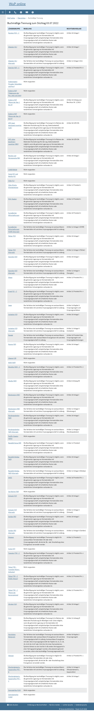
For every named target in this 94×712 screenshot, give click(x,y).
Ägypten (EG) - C (13, 33)
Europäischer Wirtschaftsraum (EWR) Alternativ (13, 229)
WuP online (17, 4)
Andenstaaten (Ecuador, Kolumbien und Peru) (15, 83)
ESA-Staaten (12, 199)
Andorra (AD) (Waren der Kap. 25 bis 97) (14, 116)
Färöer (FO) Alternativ (12, 251)
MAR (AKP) (12, 362)
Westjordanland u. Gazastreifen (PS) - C (14, 678)
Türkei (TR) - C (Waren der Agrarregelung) (13, 592)
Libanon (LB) (12, 358)
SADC (10, 477)
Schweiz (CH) (12, 496)
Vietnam (11, 655)
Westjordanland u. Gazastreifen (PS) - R (14, 669)
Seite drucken (13, 705)
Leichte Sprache (68, 705)
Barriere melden (54, 705)
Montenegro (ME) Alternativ (14, 410)
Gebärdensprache (81, 705)
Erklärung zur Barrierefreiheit (37, 705)
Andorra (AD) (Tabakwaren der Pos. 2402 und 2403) (14, 93)
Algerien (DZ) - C (13, 67)
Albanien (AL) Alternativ (12, 62)
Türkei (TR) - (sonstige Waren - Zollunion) (14, 569)
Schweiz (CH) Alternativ (12, 511)
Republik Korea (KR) (14, 443)
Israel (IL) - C (12, 291)
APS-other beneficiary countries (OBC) (13, 141)
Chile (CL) (11, 180)
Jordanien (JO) (12, 314)
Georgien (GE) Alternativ (12, 271)
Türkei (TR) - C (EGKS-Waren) (13, 577)
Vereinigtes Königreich (12, 635)
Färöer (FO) (12, 236)
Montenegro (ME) (14, 395)
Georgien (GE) (12, 257)
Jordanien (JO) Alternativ (12, 329)
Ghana (10, 277)
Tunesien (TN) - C (14, 553)
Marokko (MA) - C (14, 367)
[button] (3, 12)
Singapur (11, 537)
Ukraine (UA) (12, 604)
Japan (10, 305)
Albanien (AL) (12, 47)
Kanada (10, 335)
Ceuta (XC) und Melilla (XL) (13, 175)
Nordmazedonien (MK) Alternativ (13, 430)
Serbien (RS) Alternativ (12, 531)
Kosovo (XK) (12, 344)
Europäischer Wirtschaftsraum (13, 214)
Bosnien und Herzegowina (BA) (14, 156)
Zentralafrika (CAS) (14, 690)
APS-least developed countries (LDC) (14, 125)
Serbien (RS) (12, 516)
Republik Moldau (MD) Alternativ (13, 472)
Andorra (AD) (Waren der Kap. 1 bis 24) (14, 102)
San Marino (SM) (13, 491)
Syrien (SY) (11, 549)
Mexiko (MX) (12, 381)
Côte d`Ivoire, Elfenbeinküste (13, 186)
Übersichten (22, 18)
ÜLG (9, 618)
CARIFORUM (12, 169)
